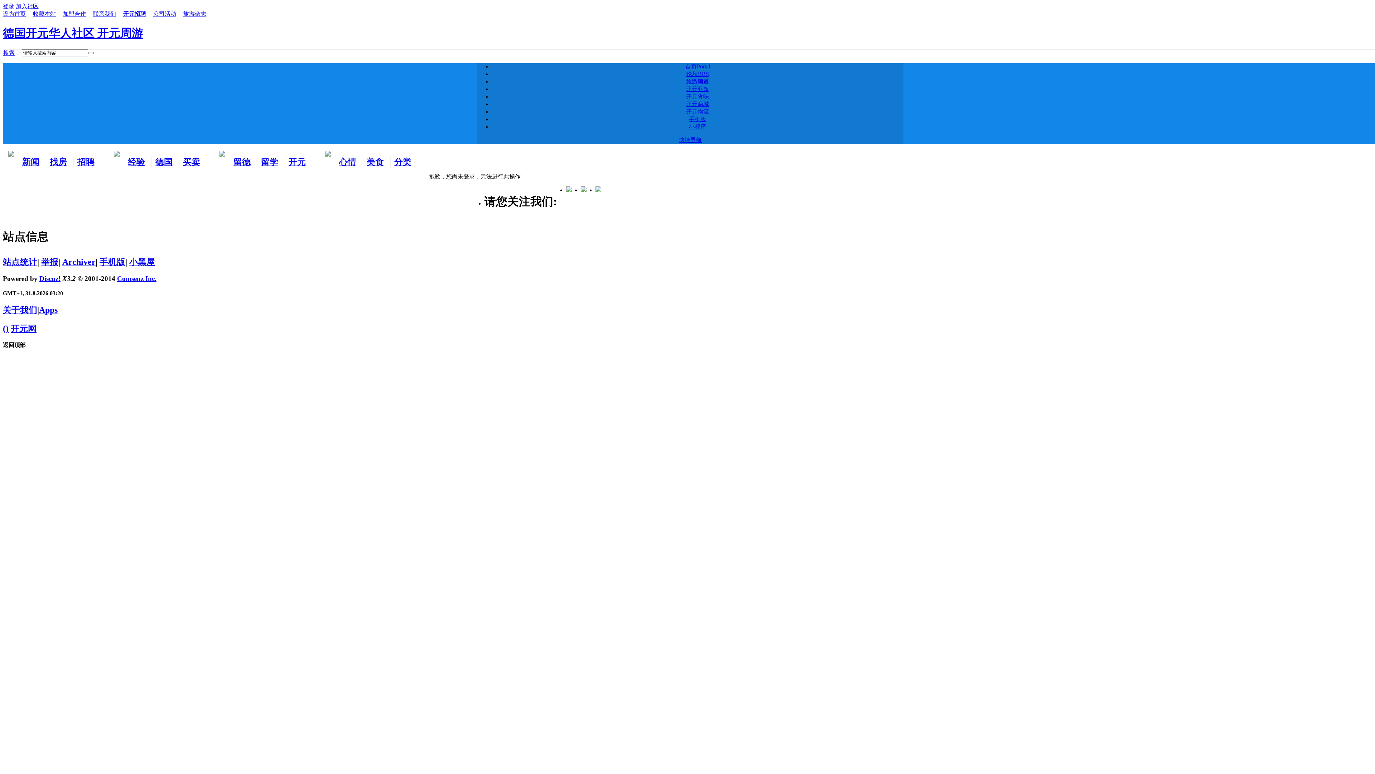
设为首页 (14, 14)
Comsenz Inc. (136, 278)
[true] (91, 53)
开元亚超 (697, 89)
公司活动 (164, 14)
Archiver (79, 262)
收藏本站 (44, 14)
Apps (48, 310)
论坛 (697, 74)
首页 (697, 66)
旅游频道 (697, 81)
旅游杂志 (194, 14)
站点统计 (20, 262)
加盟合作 (74, 14)
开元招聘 (134, 14)
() (6, 328)
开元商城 (697, 104)
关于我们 (20, 310)
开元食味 (697, 97)
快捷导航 (690, 140)
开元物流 (697, 112)
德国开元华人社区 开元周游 (73, 33)
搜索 (9, 53)
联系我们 (104, 14)
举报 (49, 262)
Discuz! (50, 278)
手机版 (697, 119)
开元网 (24, 328)
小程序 (697, 127)
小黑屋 (142, 262)
